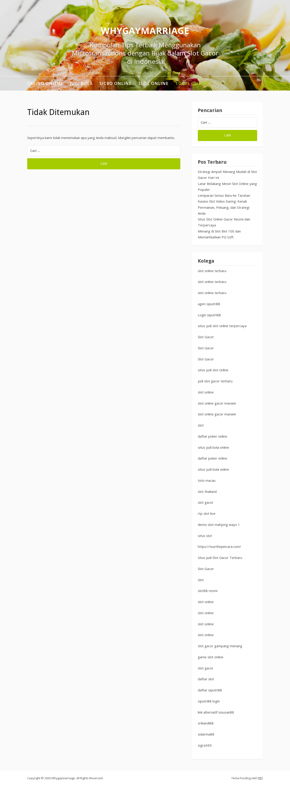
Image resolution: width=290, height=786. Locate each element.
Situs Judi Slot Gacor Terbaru (220, 557)
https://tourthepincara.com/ (219, 546)
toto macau (206, 480)
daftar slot (206, 679)
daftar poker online (212, 436)
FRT (260, 778)
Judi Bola (81, 83)
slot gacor (205, 502)
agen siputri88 (209, 304)
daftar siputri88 (210, 690)
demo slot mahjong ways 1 (219, 524)
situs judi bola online (213, 447)
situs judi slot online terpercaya (222, 326)
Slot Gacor (206, 337)
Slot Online (153, 83)
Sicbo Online (115, 83)
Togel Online (192, 83)
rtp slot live (206, 513)
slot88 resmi (208, 590)
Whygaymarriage (145, 30)
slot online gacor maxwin (217, 403)
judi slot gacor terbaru (215, 381)
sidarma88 (206, 734)
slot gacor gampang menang (220, 646)
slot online (206, 392)
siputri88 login (209, 701)
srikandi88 (206, 723)
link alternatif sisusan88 (216, 712)
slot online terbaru (212, 270)
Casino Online (45, 83)
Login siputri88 (209, 315)
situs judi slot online (213, 370)
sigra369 (205, 745)
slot (201, 425)
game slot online (210, 657)
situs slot (205, 535)
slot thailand (207, 491)
